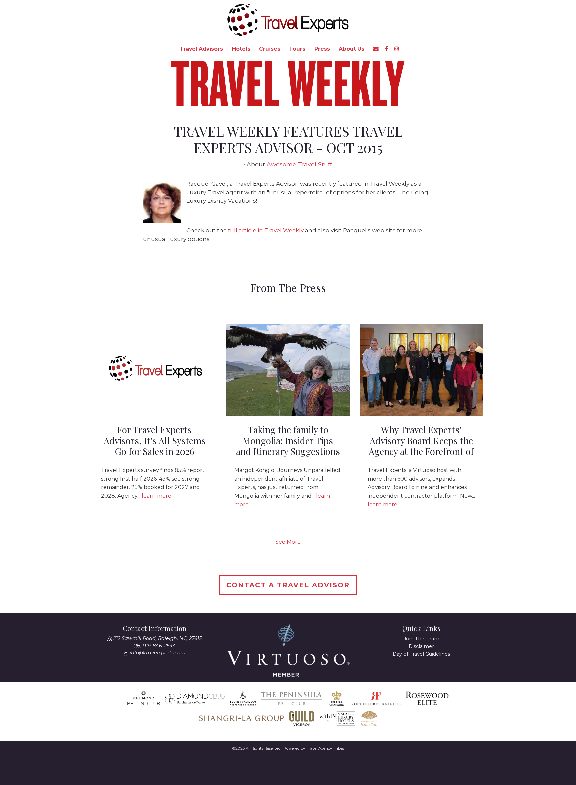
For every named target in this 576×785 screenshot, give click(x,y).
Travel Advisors (201, 49)
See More (288, 542)
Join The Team (421, 639)
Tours (297, 49)
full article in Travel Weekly (266, 230)
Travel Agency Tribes (325, 748)
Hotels (241, 49)
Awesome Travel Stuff (299, 164)
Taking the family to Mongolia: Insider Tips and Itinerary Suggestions (288, 440)
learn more (156, 496)
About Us (351, 49)
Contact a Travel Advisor (288, 585)
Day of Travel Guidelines (421, 654)
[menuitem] (201, 49)
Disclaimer (421, 646)
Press (322, 49)
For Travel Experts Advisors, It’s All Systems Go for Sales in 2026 (155, 440)
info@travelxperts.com (157, 653)
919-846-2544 (159, 646)
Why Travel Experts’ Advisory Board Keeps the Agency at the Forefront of (421, 440)
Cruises (269, 49)
